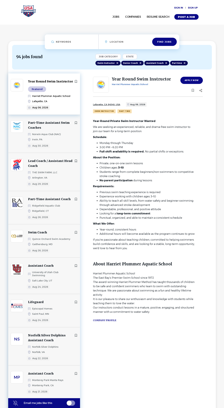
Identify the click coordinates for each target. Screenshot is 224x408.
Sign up (193, 7)
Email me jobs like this (38, 403)
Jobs (115, 16)
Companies (133, 16)
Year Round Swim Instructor (50, 81)
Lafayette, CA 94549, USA (106, 104)
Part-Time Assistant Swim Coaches (49, 125)
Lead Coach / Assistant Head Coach (50, 163)
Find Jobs (164, 41)
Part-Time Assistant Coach (49, 199)
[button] (200, 91)
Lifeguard (36, 302)
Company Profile (104, 320)
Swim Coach (37, 232)
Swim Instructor (106, 63)
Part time (177, 63)
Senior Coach (130, 63)
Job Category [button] (108, 56)
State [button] (130, 56)
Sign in (178, 7)
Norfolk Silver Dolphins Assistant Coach (47, 337)
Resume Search (158, 16)
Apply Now (192, 80)
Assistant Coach (155, 63)
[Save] (76, 81)
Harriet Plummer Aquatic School (130, 84)
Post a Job (186, 17)
